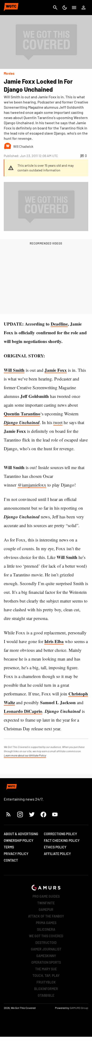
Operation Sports (46, 962)
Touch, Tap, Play (46, 976)
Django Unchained (22, 422)
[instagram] (20, 814)
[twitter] (32, 814)
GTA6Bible (46, 995)
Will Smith (14, 370)
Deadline (59, 324)
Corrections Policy (60, 834)
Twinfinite (46, 903)
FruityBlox (46, 982)
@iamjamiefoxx (32, 485)
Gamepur (46, 910)
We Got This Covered (46, 936)
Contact (11, 860)
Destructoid (46, 943)
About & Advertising (21, 834)
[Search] (55, 7)
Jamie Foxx (56, 370)
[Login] (83, 7)
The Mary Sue (46, 969)
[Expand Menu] (74, 7)
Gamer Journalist (46, 949)
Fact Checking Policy (61, 841)
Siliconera (46, 929)
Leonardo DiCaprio (23, 711)
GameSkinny (46, 956)
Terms (9, 847)
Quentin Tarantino (22, 413)
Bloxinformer (46, 989)
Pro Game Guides (46, 896)
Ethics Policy (55, 847)
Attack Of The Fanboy (46, 916)
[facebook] (43, 814)
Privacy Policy (16, 854)
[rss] (8, 814)
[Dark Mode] (64, 7)
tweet (58, 422)
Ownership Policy (18, 841)
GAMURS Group (79, 1007)
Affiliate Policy (57, 854)
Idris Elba (54, 641)
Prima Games (46, 923)
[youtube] (55, 814)
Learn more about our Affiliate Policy (25, 755)
